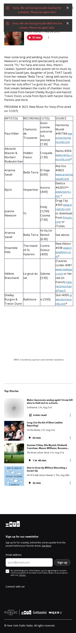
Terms (22, 575)
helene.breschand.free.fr (63, 286)
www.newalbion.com (63, 252)
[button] (38, 408)
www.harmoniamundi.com (63, 138)
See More (46, 545)
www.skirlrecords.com (63, 299)
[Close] (67, 7)
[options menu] (48, 37)
